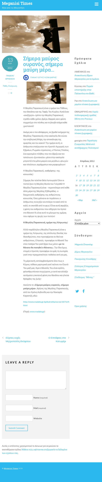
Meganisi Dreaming (83, 244)
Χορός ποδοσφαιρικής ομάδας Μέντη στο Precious (86, 115)
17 (80, 185)
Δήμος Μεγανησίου (83, 251)
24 (80, 190)
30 (76, 195)
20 (91, 185)
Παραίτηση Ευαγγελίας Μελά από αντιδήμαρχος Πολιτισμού (87, 144)
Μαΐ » (94, 200)
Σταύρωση (12, 86)
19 (87, 185)
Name (40, 397)
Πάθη (5, 86)
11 (83, 180)
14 (94, 180)
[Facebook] (83, 291)
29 (98, 190)
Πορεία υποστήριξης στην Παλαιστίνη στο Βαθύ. (85, 90)
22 (98, 185)
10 (80, 180)
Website (37, 418)
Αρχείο (78, 220)
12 (87, 180)
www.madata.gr (37, 311)
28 (94, 190)
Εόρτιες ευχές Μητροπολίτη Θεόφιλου (18, 339)
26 (87, 190)
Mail (39, 408)
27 (91, 190)
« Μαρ (80, 200)
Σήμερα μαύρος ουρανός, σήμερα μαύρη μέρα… (43, 64)
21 (94, 185)
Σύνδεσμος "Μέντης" (84, 277)
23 (76, 190)
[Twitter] (77, 291)
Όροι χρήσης (81, 306)
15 (98, 180)
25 (83, 190)
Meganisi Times (11, 468)
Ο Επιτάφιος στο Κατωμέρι (57, 339)
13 (91, 180)
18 (83, 185)
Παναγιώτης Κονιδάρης (85, 259)
